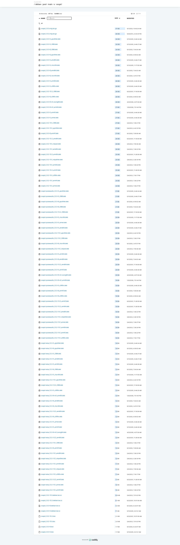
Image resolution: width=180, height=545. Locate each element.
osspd (59, 4)
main (50, 4)
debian (38, 4)
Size (116, 18)
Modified (130, 18)
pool (44, 4)
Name (43, 18)
